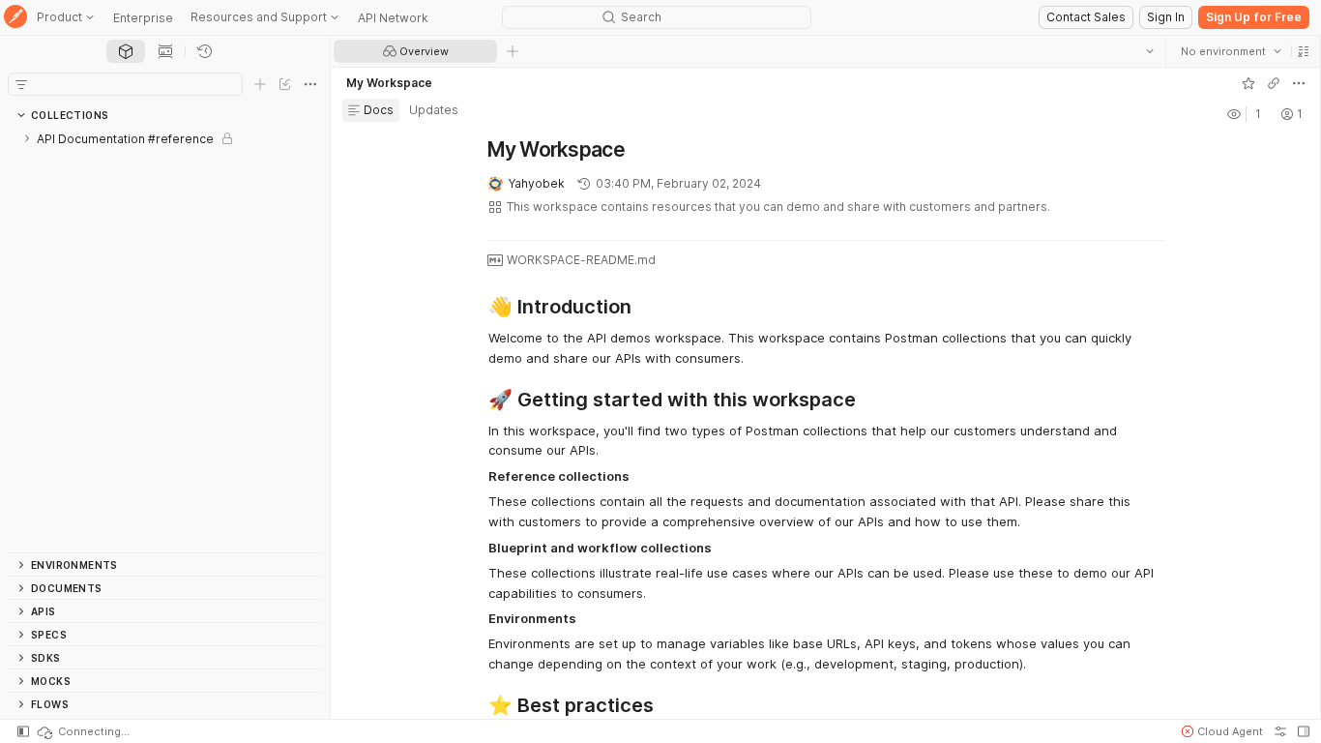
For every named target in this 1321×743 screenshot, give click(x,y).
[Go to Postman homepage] (15, 18)
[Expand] (27, 138)
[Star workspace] (1248, 83)
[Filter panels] (21, 84)
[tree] (165, 339)
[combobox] (1231, 51)
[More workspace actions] (1298, 83)
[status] (82, 731)
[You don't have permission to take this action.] (512, 51)
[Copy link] (1273, 83)
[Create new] (260, 84)
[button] (1303, 51)
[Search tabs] (1149, 51)
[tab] (125, 51)
